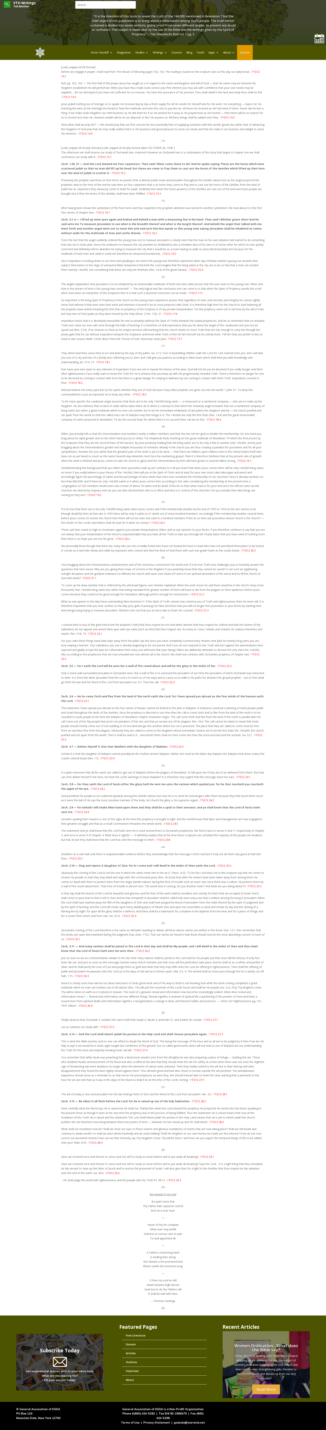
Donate (245, 52)
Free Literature (135, 1335)
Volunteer (132, 1371)
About (227, 52)
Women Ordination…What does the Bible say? (266, 1348)
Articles (131, 1353)
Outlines (131, 1362)
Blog (189, 52)
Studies (140, 52)
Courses (176, 52)
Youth (200, 52)
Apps (211, 52)
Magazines (124, 52)
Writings (158, 52)
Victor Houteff (99, 52)
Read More (266, 1389)
